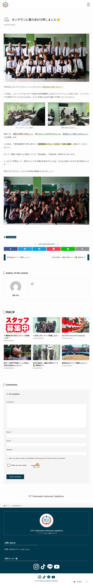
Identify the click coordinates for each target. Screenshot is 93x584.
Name (9, 432)
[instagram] (36, 567)
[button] (11, 249)
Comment (10, 402)
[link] (32, 283)
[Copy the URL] (82, 249)
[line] (50, 567)
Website (9, 450)
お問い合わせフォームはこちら (17, 549)
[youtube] (57, 567)
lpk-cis (15, 295)
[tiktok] (43, 567)
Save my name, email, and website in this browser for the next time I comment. (37, 458)
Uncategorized (11, 237)
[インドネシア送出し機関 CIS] (5, 4)
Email (8, 441)
